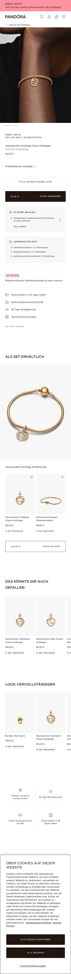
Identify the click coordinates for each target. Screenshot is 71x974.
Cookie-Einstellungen (33, 966)
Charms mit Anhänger (19, 25)
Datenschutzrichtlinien (38, 922)
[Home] (15, 17)
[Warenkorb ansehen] (56, 16)
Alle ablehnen (35, 952)
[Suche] (42, 16)
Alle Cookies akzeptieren (35, 939)
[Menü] (63, 16)
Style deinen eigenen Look (35, 182)
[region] (35, 914)
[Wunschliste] (31, 477)
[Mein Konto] (49, 16)
